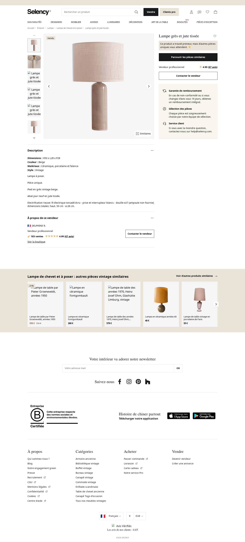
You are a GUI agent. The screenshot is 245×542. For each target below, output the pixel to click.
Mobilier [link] (76, 21)
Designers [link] (56, 21)
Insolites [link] (182, 21)
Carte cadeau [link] (133, 468)
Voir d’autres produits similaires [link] (195, 275)
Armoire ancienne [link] (86, 458)
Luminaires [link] (113, 21)
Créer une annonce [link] (183, 463)
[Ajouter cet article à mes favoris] (214, 36)
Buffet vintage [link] (84, 468)
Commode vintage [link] (86, 482)
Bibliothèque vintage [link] (87, 463)
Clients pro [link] (169, 11)
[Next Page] (149, 86)
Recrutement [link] (37, 477)
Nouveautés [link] (35, 21)
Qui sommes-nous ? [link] (39, 458)
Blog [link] (30, 463)
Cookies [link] (34, 496)
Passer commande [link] (136, 458)
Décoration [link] (135, 21)
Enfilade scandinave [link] (87, 486)
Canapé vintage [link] (84, 477)
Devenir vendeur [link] (181, 458)
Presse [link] (31, 472)
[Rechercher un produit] (137, 12)
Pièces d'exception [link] (207, 21)
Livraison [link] (131, 463)
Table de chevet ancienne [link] (90, 491)
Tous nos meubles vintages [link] (91, 500)
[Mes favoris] (208, 12)
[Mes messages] (200, 12)
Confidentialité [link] (38, 491)
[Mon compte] (192, 12)
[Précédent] (34, 35)
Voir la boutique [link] (36, 241)
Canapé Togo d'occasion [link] (89, 496)
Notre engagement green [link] (42, 468)
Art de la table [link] (160, 21)
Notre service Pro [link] (133, 472)
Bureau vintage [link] (84, 472)
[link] (39, 12)
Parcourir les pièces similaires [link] (188, 57)
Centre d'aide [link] (37, 500)
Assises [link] (94, 21)
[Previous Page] (49, 86)
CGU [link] (32, 482)
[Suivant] (34, 138)
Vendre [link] (151, 11)
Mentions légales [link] (39, 486)
